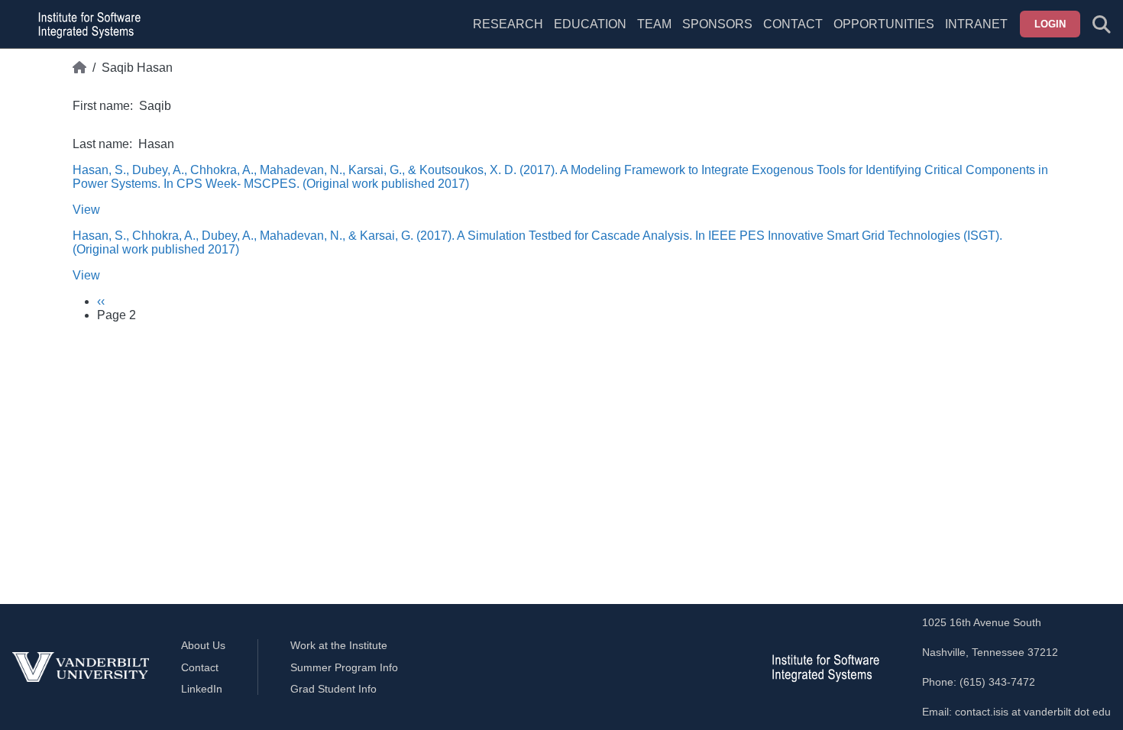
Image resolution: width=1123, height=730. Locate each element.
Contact (793, 24)
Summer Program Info (344, 667)
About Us (203, 645)
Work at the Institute (338, 645)
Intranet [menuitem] (976, 24)
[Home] (79, 68)
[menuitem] (654, 34)
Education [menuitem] (590, 24)
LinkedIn (201, 689)
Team (654, 24)
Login (1050, 24)
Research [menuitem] (508, 24)
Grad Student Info (333, 689)
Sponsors (717, 24)
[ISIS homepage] (85, 24)
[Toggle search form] (1101, 24)
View (86, 209)
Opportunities (883, 24)
